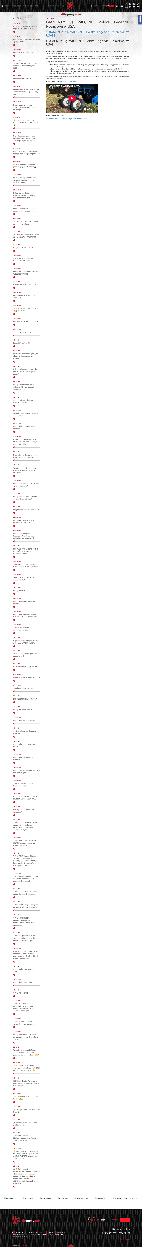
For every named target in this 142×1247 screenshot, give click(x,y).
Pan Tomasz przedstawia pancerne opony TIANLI (26, 40)
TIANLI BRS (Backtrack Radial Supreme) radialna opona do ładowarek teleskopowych (24, 938)
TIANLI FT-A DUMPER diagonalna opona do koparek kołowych (25, 893)
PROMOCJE (60, 6)
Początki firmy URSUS (21, 343)
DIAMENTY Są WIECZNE (68, 81)
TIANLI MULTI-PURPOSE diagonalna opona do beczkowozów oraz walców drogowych (23, 921)
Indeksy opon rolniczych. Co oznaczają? (23, 811)
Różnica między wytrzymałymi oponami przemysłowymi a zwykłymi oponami (24, 180)
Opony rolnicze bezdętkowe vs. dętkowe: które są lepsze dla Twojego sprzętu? (25, 387)
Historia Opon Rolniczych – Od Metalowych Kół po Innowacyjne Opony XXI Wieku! (25, 441)
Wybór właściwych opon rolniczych (26, 677)
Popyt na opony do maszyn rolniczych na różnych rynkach (24, 210)
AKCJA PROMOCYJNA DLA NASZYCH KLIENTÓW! (23, 260)
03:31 (119, 69)
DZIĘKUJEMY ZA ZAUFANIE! (23, 248)
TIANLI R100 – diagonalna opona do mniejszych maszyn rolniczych (25, 906)
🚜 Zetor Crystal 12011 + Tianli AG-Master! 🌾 (25, 1124)
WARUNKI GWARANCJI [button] (57, 1235)
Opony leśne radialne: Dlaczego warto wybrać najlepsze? (25, 498)
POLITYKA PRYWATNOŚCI (39, 1235)
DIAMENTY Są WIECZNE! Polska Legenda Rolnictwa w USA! (25, 27)
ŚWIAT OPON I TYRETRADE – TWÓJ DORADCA (24, 579)
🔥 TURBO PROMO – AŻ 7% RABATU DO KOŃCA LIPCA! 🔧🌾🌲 (25, 122)
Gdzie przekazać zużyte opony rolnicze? (24, 732)
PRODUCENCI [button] (17, 6)
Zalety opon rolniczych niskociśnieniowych (21, 629)
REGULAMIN (30, 1233)
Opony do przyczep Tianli (23, 982)
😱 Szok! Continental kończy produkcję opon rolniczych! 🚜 (24, 165)
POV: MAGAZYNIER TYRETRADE (25, 321)
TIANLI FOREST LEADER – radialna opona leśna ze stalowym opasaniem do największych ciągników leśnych (26, 826)
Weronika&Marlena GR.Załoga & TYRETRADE (25, 414)
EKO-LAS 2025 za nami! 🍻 (23, 52)
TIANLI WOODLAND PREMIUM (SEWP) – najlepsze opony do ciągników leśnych (24, 843)
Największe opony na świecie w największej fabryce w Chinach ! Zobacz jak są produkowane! (25, 138)
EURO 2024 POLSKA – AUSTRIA (25, 699)
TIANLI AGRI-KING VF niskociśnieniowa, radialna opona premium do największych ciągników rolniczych (25, 1007)
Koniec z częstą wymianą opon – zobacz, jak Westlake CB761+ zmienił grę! (25, 107)
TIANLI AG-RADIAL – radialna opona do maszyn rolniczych (24, 1023)
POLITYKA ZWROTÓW (20, 1235)
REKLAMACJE (61, 1233)
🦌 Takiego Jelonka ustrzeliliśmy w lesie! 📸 (26, 1111)
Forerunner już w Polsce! (22, 79)
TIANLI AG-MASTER (20, 993)
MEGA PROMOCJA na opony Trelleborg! (24, 296)
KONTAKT (50, 6)
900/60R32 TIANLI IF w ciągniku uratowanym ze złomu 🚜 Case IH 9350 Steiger (26, 1083)
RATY (104, 6)
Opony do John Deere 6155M (24, 710)
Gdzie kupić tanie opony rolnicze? (25, 667)
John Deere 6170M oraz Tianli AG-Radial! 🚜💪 (26, 1098)
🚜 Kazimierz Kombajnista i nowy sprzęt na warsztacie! (25, 223)
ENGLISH (119, 6)
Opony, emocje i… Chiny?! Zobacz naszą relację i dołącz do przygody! (26, 152)
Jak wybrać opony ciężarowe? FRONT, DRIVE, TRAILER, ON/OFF (25, 565)
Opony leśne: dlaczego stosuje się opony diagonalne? (26, 485)
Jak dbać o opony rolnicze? (23, 688)
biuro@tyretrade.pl (121, 1229)
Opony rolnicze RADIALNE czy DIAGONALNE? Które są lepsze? (25, 615)
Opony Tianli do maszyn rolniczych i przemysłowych (26, 771)
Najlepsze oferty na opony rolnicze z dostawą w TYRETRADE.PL (26, 642)
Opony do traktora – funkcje (24, 720)
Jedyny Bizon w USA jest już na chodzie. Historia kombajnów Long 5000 (26, 65)
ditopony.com (24, 1245)
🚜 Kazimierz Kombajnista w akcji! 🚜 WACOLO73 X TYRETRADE (26, 236)
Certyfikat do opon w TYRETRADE (26, 510)
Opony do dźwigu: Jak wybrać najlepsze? (24, 602)
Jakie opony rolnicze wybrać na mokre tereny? (25, 655)
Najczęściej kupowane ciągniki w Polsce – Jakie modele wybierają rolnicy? (25, 371)
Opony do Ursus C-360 (21, 591)
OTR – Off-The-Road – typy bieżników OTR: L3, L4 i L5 (23, 521)
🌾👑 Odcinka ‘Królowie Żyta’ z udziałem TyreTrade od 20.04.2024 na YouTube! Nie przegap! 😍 (26, 1068)
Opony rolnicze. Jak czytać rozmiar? (23, 758)
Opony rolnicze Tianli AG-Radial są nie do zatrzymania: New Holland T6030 (26, 1037)
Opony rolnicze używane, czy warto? (24, 745)
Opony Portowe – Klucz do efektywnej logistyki (23, 401)
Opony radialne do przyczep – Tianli (24, 970)
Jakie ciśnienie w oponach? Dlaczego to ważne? (23, 785)
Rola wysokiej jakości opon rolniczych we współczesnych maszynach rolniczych (24, 195)
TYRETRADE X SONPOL (22, 332)
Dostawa (96, 6)
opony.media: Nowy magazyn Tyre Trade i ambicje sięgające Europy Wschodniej (26, 91)
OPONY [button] (7, 6)
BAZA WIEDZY (40, 6)
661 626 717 (134, 4)
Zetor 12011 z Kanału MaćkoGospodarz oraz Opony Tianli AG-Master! (24, 1138)
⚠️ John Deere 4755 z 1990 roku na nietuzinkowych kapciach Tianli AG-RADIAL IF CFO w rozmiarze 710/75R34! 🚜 (26, 1154)
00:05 (60, 67)
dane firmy (125, 1240)
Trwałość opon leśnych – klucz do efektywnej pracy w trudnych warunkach (25, 470)
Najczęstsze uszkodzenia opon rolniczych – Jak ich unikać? (25, 456)
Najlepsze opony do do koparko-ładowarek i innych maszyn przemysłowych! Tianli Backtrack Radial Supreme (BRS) (25, 954)
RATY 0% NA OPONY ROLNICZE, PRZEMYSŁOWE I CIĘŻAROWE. (25, 798)
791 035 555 (134, 7)
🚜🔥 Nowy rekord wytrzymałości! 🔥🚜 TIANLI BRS (26, 309)
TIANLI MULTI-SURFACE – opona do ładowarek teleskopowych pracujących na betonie (25, 878)
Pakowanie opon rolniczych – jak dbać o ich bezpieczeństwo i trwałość (25, 356)
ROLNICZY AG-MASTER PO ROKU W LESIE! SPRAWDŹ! (26, 273)
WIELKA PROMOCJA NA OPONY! (25, 285)
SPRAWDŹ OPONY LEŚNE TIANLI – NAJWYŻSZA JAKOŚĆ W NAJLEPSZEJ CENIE (26, 551)
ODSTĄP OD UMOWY (20, 1237)
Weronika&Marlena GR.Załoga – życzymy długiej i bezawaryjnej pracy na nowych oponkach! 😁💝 (26, 1052)
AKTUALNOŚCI (28, 6)
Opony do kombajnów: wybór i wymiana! (24, 427)
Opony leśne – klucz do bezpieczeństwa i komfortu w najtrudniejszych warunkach (24, 536)
